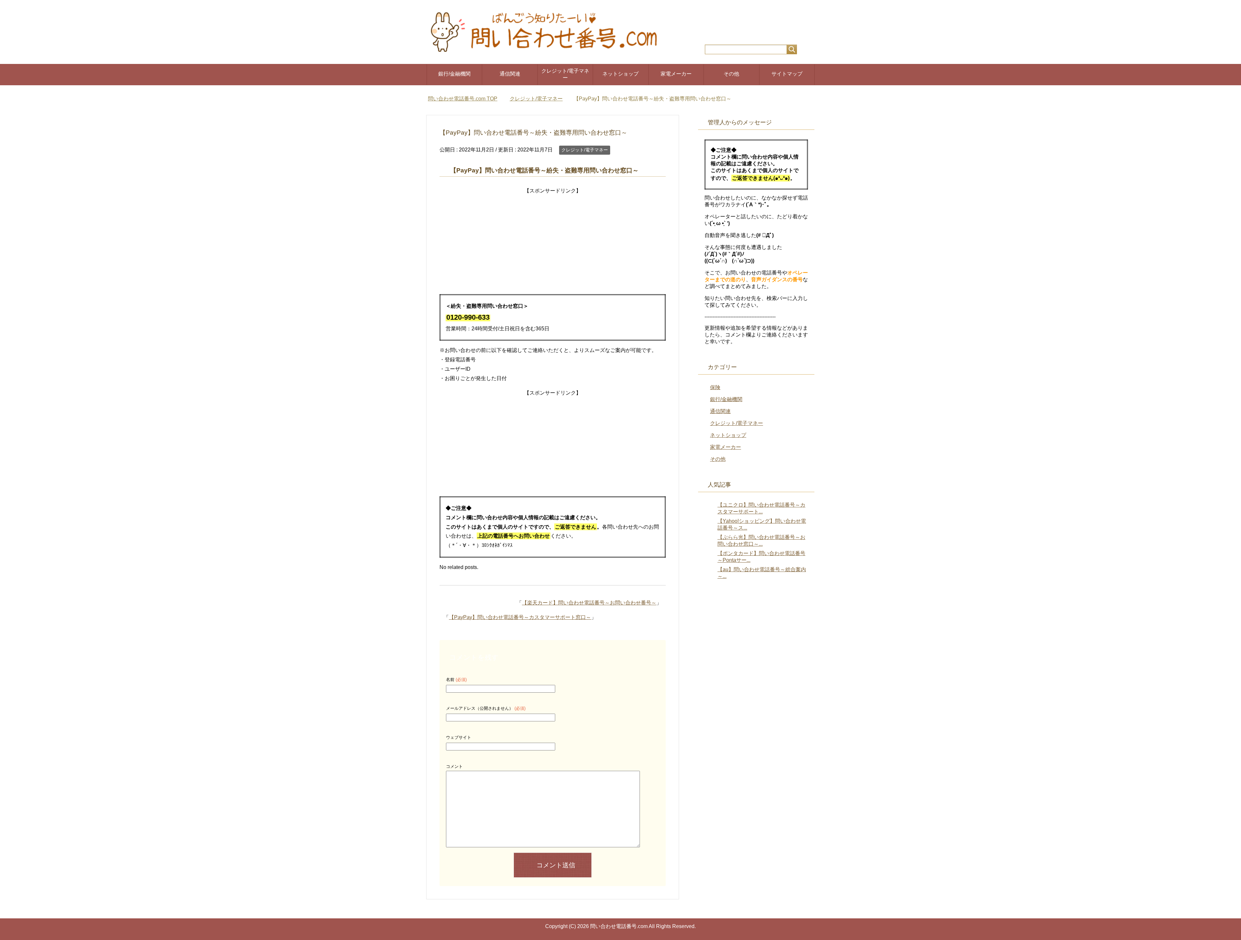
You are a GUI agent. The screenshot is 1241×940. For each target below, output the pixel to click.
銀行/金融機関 (454, 74)
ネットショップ (620, 74)
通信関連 (510, 74)
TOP (466, 98)
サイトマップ (786, 74)
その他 (731, 74)
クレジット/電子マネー (565, 74)
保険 (715, 387)
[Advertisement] (552, 241)
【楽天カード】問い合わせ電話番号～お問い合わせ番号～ (589, 602)
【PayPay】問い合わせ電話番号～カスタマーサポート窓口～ (520, 617)
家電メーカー (676, 74)
